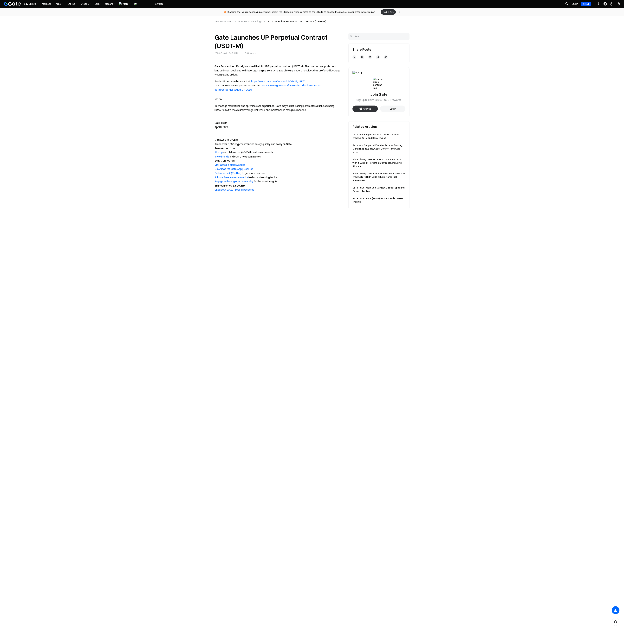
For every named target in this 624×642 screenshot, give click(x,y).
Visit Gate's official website (229, 164)
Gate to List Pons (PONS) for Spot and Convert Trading (377, 200)
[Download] (615, 610)
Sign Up (586, 4)
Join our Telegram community (231, 177)
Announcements (223, 21)
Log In (575, 4)
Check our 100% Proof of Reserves (234, 189)
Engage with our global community (233, 181)
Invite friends (221, 156)
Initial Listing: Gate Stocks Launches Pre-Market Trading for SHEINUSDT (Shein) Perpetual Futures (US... (378, 177)
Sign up (218, 152)
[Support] (615, 622)
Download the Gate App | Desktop (233, 168)
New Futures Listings (250, 21)
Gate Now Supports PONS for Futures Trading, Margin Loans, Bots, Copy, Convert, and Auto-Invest (377, 149)
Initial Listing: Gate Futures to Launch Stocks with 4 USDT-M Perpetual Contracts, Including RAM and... (377, 163)
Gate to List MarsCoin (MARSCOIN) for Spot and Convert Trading (378, 189)
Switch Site (388, 12)
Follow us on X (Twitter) (227, 173)
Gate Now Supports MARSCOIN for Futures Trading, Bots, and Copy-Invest (375, 136)
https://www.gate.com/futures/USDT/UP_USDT (278, 81)
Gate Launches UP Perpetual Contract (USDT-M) (296, 21)
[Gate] (12, 4)
